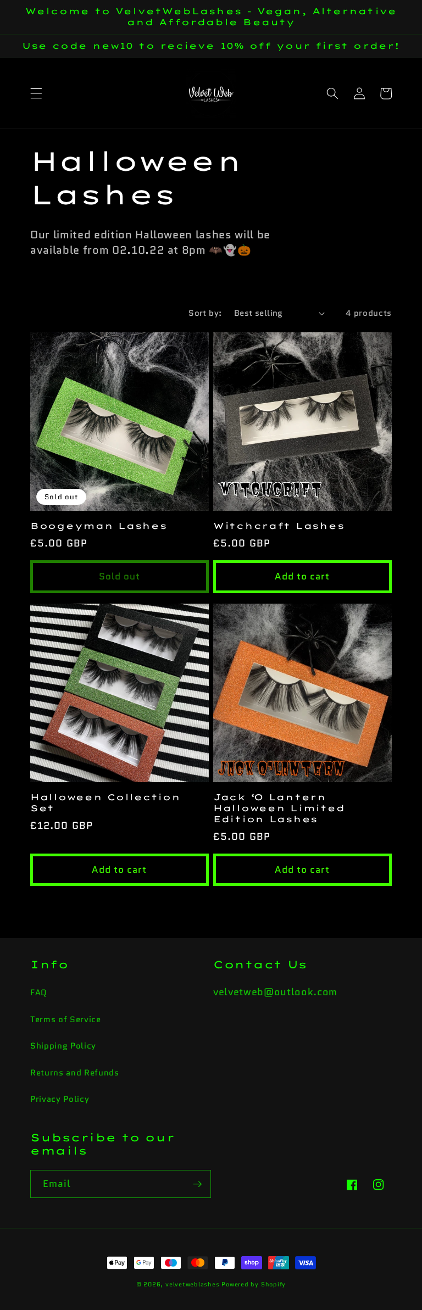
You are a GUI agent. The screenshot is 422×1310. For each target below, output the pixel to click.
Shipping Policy (63, 1046)
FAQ (38, 992)
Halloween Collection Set (105, 802)
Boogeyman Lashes (98, 526)
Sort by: (205, 313)
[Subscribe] (197, 1184)
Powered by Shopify (253, 1284)
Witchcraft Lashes (278, 526)
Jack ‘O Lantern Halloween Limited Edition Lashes (279, 808)
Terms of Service (65, 1019)
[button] (36, 93)
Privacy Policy (59, 1099)
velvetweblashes (192, 1284)
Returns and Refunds (74, 1073)
